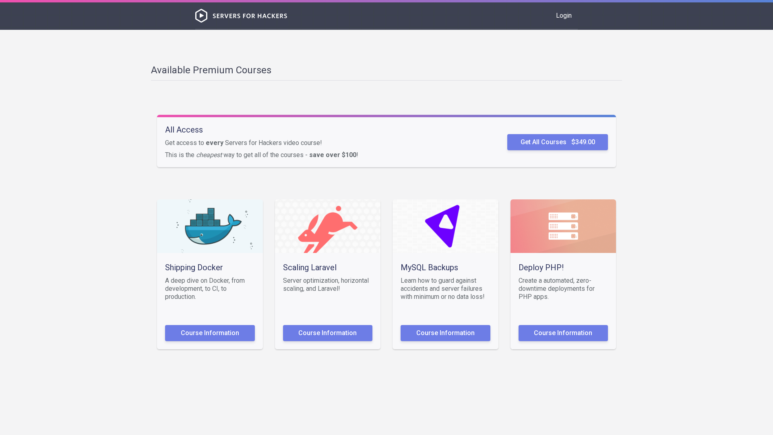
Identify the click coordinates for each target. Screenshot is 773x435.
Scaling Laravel (310, 267)
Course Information (210, 333)
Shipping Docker (194, 267)
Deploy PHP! (541, 267)
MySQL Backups (429, 267)
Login (564, 15)
